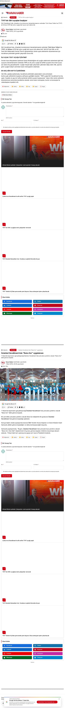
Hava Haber (9, 29)
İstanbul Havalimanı (33, 411)
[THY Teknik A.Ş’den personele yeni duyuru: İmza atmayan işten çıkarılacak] (32, 277)
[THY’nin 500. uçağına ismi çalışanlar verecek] (32, 214)
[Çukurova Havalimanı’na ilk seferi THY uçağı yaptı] (32, 182)
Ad (2, 120)
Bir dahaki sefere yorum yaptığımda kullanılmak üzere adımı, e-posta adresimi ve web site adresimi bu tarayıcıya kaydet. (31, 127)
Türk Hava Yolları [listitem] (7, 95)
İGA (29, 423)
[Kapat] (63, 5)
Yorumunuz (9, 106)
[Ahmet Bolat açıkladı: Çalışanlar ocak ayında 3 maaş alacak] (32, 151)
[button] (62, 13)
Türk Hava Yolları (54, 47)
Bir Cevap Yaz (7, 99)
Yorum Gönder (7, 131)
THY (3, 49)
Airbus (10, 49)
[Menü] (2, 13)
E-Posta (36, 120)
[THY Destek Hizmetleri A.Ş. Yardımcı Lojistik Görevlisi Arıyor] (32, 245)
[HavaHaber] (15, 13)
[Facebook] (3, 703)
